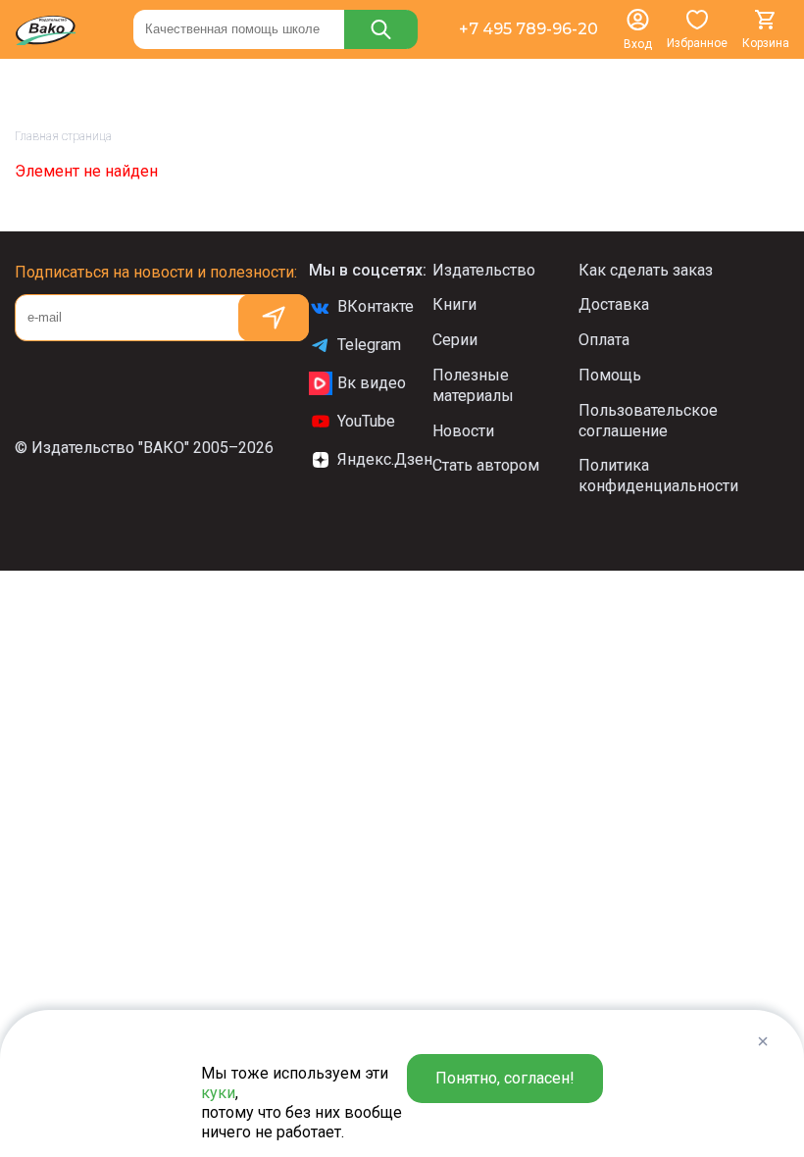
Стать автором (485, 465)
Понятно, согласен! (505, 1078)
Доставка (613, 304)
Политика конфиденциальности (658, 475)
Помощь (609, 375)
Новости (463, 431)
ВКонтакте (375, 306)
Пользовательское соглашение (648, 420)
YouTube (366, 421)
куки (218, 1092)
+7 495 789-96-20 (528, 29)
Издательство (483, 270)
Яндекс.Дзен (384, 459)
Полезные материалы (473, 385)
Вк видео (371, 383)
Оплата (603, 339)
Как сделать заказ (645, 270)
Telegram (369, 344)
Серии (454, 339)
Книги (454, 304)
